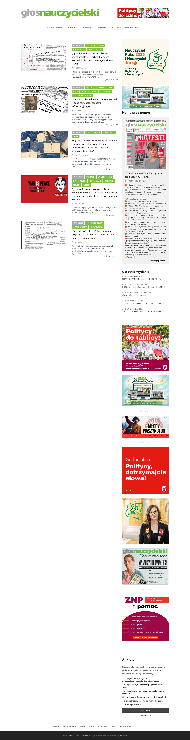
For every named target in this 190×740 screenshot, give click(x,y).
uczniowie (109, 181)
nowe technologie (89, 91)
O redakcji (88, 27)
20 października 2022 (83, 155)
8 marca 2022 (79, 204)
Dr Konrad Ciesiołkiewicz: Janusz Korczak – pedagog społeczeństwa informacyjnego (95, 103)
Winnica (86, 185)
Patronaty (103, 27)
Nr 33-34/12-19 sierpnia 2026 (136, 285)
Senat (75, 136)
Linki (82, 726)
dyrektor (90, 177)
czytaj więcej (109, 79)
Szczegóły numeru (158, 261)
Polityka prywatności (123, 726)
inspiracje (90, 87)
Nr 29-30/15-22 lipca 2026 (134, 301)
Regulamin (103, 726)
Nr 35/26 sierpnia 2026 (136, 181)
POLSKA (83, 181)
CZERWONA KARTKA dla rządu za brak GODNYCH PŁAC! (143, 175)
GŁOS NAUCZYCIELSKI (94, 223)
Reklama (116, 27)
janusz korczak (95, 49)
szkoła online (95, 181)
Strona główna (55, 27)
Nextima (123, 735)
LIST (74, 181)
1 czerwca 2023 (80, 68)
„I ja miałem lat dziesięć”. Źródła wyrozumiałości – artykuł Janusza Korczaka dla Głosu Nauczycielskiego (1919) (92, 58)
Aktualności (73, 27)
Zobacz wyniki (145, 716)
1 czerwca (90, 45)
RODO (91, 726)
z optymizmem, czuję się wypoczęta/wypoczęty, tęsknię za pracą (140, 679)
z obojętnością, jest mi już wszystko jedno (143, 701)
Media (75, 91)
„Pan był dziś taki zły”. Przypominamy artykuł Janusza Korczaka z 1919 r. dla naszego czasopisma (93, 234)
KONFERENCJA (109, 132)
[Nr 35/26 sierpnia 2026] (145, 144)
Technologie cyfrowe (82, 95)
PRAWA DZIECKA (96, 227)
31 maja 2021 (79, 242)
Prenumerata (131, 27)
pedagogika (105, 91)
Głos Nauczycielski (79, 735)
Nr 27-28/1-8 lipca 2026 (134, 309)
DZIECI (101, 45)
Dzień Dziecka (79, 49)
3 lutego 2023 (80, 110)
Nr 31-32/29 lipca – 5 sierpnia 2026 (138, 293)
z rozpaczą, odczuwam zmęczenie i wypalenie (145, 697)
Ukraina (76, 185)
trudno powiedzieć (133, 704)
